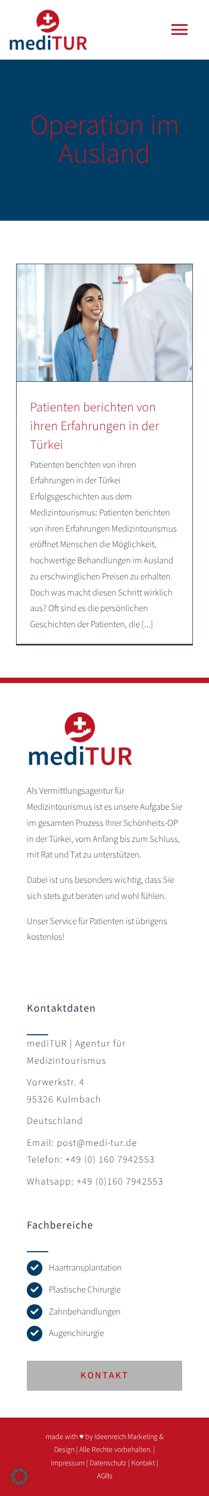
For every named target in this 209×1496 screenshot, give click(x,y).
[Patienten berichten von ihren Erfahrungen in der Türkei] (104, 323)
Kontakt (143, 1463)
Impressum (68, 1463)
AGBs (105, 1476)
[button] (19, 1476)
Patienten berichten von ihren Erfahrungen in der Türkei (94, 426)
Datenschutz (107, 1463)
